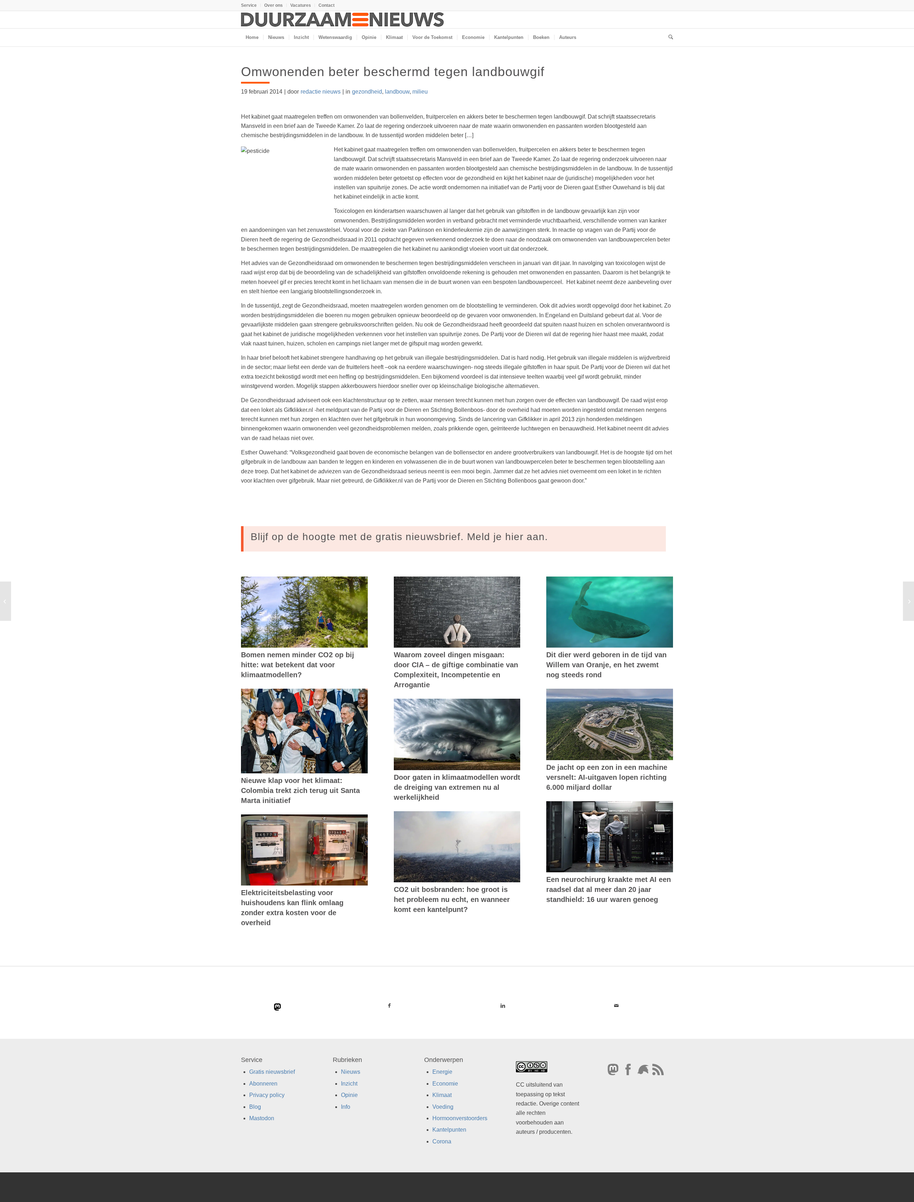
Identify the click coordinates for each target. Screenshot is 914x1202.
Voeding (442, 1107)
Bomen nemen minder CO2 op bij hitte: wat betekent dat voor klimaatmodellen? (297, 665)
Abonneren (263, 1084)
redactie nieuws (321, 92)
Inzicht (349, 1084)
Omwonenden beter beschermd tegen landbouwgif (392, 71)
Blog (255, 1107)
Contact (326, 5)
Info (345, 1107)
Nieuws (350, 1072)
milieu (420, 92)
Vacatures (300, 5)
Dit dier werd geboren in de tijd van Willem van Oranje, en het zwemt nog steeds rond (606, 665)
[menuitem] (251, 5)
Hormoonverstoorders (459, 1118)
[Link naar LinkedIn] (502, 1006)
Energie (442, 1072)
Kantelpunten (449, 1130)
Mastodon (261, 1118)
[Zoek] (668, 37)
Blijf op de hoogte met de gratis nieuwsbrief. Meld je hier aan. (399, 536)
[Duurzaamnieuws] (343, 19)
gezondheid (367, 92)
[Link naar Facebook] (389, 1006)
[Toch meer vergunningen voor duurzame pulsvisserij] (5, 601)
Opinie (349, 1095)
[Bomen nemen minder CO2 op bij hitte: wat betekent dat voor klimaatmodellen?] (304, 612)
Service (249, 5)
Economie (445, 1084)
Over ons (273, 5)
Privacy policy (267, 1095)
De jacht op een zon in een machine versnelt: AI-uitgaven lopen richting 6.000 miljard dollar (606, 777)
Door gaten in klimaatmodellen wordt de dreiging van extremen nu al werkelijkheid (457, 787)
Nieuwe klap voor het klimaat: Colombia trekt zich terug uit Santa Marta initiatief (300, 790)
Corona (441, 1141)
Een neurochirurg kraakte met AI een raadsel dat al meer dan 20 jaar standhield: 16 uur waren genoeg (608, 889)
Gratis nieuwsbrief (272, 1072)
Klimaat (442, 1095)
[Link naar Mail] (616, 1006)
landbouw (397, 92)
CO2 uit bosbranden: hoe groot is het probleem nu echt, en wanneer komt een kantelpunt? (452, 899)
